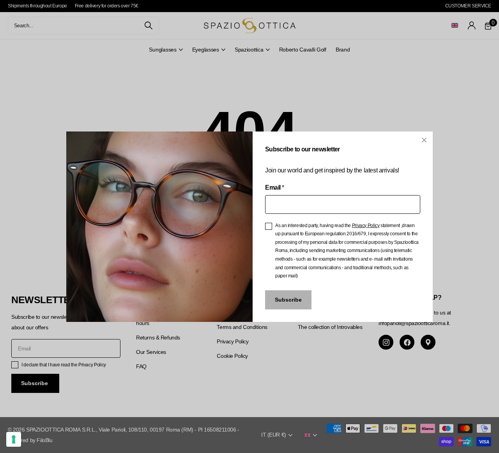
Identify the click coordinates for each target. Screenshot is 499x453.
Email (274, 187)
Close (424, 140)
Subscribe (288, 300)
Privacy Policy (366, 225)
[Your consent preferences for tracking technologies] (13, 439)
